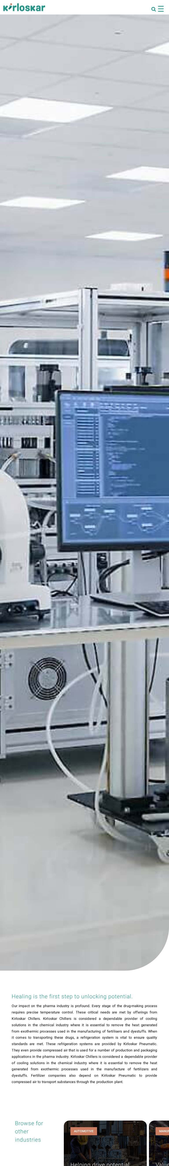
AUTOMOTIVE (84, 1131)
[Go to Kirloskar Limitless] (24, 7)
